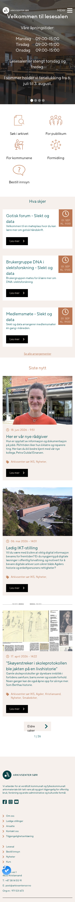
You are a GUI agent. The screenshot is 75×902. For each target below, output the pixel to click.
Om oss (10, 815)
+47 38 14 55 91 (13, 880)
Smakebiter (29, 697)
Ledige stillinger (14, 821)
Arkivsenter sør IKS (23, 461)
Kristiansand (53, 694)
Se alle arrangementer (37, 353)
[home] (16, 10)
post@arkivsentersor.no (18, 885)
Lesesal (10, 846)
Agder (40, 694)
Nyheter (41, 461)
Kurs (8, 861)
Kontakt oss (12, 831)
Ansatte (10, 826)
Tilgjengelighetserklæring (19, 836)
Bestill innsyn (13, 851)
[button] (64, 10)
